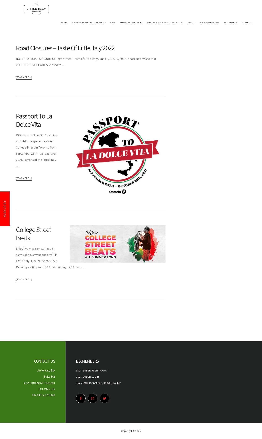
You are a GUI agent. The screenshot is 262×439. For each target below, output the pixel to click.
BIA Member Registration (92, 370)
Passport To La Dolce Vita (34, 120)
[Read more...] (24, 78)
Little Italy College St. (36, 8)
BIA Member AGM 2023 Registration (98, 383)
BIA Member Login (87, 376)
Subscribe (5, 208)
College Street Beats (33, 233)
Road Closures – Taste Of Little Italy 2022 (65, 47)
